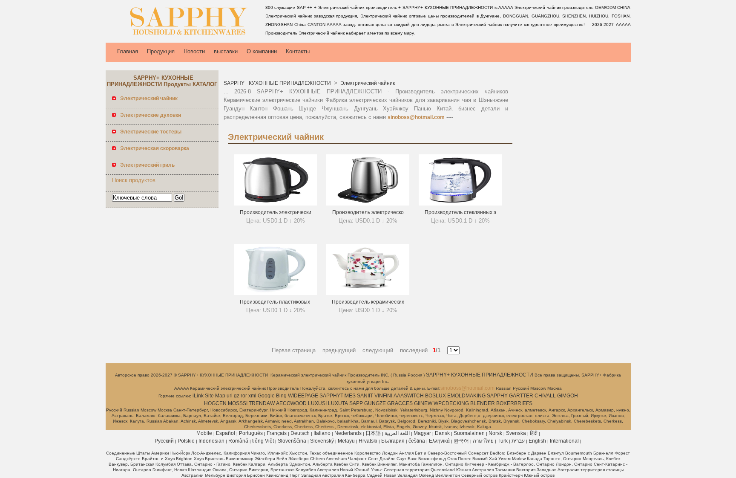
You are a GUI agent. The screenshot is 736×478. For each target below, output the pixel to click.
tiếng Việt (263, 440)
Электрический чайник (367, 83)
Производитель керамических (368, 301)
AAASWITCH (409, 395)
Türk (502, 440)
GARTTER (521, 395)
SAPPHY (497, 395)
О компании (262, 51)
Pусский (164, 440)
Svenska (516, 433)
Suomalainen (469, 433)
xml (252, 395)
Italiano (322, 433)
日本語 (373, 433)
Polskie (186, 440)
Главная (127, 51)
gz (236, 395)
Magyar (422, 433)
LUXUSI (317, 403)
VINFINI (383, 395)
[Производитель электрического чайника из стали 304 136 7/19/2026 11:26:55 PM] (367, 203)
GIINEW (423, 403)
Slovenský (322, 440)
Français (277, 433)
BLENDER (482, 403)
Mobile (204, 433)
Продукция (161, 51)
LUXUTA (338, 403)
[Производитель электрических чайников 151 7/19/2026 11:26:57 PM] (275, 203)
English (537, 440)
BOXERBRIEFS (514, 403)
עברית (518, 440)
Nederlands (348, 433)
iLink (198, 395)
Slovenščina (292, 440)
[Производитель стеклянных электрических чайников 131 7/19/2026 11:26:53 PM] (460, 203)
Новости (194, 51)
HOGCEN (215, 403)
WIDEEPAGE (303, 395)
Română (238, 440)
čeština (416, 440)
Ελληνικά (439, 440)
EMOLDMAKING (466, 395)
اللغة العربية (397, 433)
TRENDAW (262, 403)
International (564, 440)
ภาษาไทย (483, 440)
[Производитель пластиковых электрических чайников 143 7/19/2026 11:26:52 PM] (275, 293)
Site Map (215, 395)
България (393, 440)
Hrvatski (368, 440)
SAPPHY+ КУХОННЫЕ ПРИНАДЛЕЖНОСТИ (278, 83)
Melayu (346, 440)
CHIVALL (545, 395)
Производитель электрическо (368, 212)
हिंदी (534, 433)
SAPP (356, 403)
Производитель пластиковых (275, 301)
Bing (281, 395)
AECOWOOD (291, 403)
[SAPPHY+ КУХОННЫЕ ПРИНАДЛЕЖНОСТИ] (184, 36)
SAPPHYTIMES (337, 395)
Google (266, 395)
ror (244, 395)
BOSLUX (435, 395)
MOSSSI (237, 403)
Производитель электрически (275, 212)
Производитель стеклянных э (460, 212)
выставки (226, 51)
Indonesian (211, 440)
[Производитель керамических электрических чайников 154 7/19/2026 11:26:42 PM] (367, 293)
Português (251, 433)
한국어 (461, 440)
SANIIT (365, 395)
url (230, 395)
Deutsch (300, 433)
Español (225, 433)
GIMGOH (567, 395)
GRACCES (400, 403)
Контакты (298, 51)
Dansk (442, 433)
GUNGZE (375, 403)
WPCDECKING (451, 403)
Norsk (495, 433)
